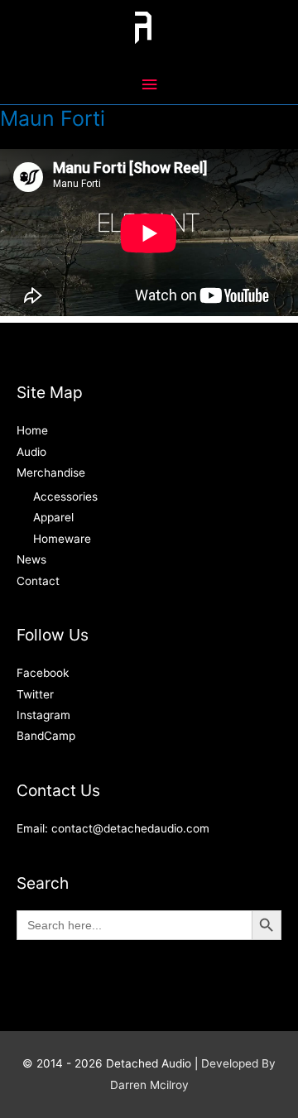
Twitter (35, 694)
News (31, 559)
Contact (38, 581)
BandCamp (46, 735)
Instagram (43, 715)
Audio (31, 451)
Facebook (43, 672)
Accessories (65, 496)
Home (32, 430)
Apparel (53, 517)
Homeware (62, 538)
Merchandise (51, 472)
